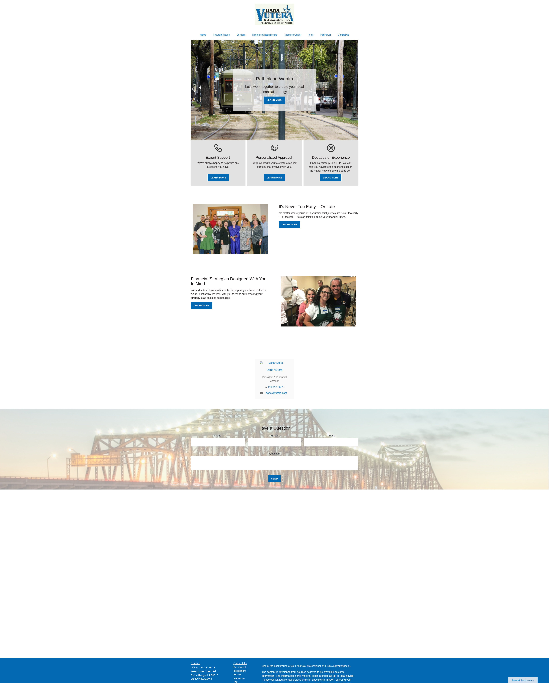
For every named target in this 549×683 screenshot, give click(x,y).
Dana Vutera (275, 369)
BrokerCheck (342, 666)
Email (274, 435)
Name (217, 435)
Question (274, 453)
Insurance (239, 678)
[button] (203, 35)
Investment (239, 670)
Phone (331, 435)
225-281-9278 (276, 387)
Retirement (239, 667)
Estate (237, 674)
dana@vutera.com (276, 393)
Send (274, 478)
